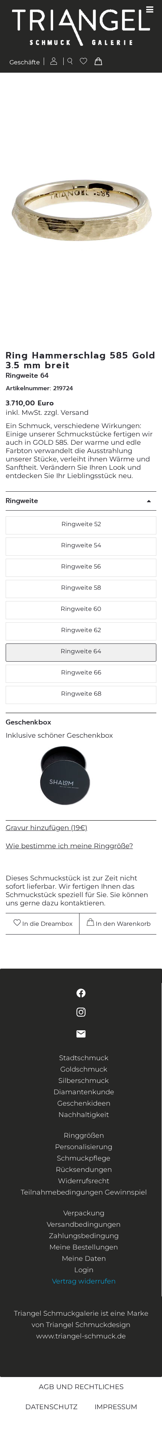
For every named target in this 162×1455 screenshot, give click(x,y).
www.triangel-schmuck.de (81, 1336)
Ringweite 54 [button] (81, 545)
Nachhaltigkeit (83, 1115)
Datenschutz (51, 1407)
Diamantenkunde (83, 1092)
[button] (151, 211)
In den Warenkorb (122, 923)
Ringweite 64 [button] (81, 651)
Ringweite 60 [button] (81, 608)
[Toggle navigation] (149, 10)
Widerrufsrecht (83, 1181)
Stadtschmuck (84, 1058)
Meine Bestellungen (83, 1247)
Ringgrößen (84, 1135)
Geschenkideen (83, 1103)
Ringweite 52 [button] (81, 524)
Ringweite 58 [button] (81, 587)
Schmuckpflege (83, 1158)
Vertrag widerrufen (84, 1281)
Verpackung (83, 1213)
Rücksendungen (84, 1169)
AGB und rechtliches (81, 1387)
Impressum (116, 1407)
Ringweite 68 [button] (81, 693)
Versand (75, 412)
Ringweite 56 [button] (81, 566)
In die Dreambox (47, 923)
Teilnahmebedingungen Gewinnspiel (84, 1192)
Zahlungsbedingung (84, 1236)
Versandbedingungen (84, 1224)
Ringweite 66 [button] (81, 672)
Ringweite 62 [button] (81, 630)
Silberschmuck (83, 1080)
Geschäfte (24, 62)
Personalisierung (83, 1147)
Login (83, 1270)
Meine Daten (84, 1258)
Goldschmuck (83, 1069)
